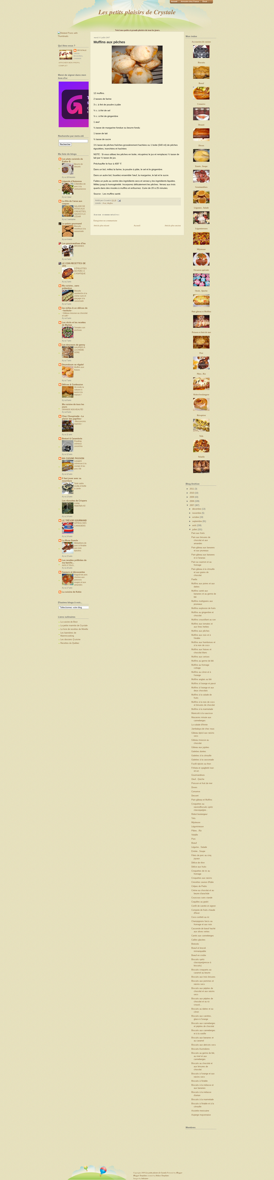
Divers (194, 787)
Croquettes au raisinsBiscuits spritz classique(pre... (202, 807)
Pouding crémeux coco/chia (78, 443)
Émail (204, 1)
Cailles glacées (198, 940)
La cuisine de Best (69, 622)
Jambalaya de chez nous (202, 729)
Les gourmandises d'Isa (73, 243)
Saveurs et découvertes (73, 572)
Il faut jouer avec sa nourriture (71, 479)
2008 (192, 501)
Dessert (195, 795)
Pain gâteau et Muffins (201, 800)
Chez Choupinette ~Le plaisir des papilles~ (73, 417)
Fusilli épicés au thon (201, 764)
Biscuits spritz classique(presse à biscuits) (201, 962)
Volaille (194, 835)
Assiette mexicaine (200, 1111)
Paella (194, 579)
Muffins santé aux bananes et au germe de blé (203, 594)
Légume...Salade (199, 847)
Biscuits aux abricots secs (203, 1045)
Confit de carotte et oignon (203, 906)
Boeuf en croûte (198, 955)
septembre (197, 521)
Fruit (104, 203)
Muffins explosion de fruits (203, 608)
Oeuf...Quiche (197, 779)
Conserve (195, 791)
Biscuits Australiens (200, 1049)
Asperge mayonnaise (201, 1115)
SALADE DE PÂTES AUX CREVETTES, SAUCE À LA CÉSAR (80, 211)
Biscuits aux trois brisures (203, 977)
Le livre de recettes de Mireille (74, 629)
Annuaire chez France (190, 1)
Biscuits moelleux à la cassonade (80, 228)
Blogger (179, 1172)
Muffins (110, 203)
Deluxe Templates (162, 1175)
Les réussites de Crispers (74, 500)
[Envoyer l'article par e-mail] (119, 200)
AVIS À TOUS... (68, 565)
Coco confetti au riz (200, 917)
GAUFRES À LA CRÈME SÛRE (79, 350)
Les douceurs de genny (73, 345)
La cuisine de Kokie (71, 592)
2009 (192, 497)
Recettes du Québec (69, 643)
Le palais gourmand (72, 223)
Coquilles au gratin (199, 902)
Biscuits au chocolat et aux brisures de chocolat (201, 1066)
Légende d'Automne (72, 181)
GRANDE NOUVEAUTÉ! (72, 409)
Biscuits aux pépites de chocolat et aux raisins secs (203, 991)
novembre (197, 513)
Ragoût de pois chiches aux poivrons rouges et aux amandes (80, 580)
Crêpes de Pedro (199, 886)
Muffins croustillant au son (203, 619)
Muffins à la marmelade (202, 709)
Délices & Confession (72, 384)
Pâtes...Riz (196, 830)
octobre (196, 517)
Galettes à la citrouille (201, 755)
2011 (192, 489)
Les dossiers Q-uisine (70, 639)
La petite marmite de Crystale (74, 625)
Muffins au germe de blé (202, 661)
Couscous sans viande (201, 897)
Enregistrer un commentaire (105, 220)
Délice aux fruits (198, 867)
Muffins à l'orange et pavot (203, 683)
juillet (195, 529)
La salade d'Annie (199, 724)
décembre (197, 509)
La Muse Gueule (70, 540)
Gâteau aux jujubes (200, 747)
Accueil (174, 1)
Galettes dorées (198, 751)
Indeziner (144, 1178)
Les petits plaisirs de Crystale (137, 11)
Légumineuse (197, 826)
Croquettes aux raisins (201, 878)
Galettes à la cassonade (202, 759)
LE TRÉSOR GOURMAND (74, 520)
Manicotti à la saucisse (202, 713)
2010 (192, 493)
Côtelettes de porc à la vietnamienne (80, 186)
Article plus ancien (173, 225)
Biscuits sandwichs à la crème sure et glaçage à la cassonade (80, 296)
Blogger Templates (140, 1175)
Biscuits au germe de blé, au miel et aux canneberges (203, 1056)
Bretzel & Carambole (72, 438)
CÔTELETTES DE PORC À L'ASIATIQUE (80, 271)
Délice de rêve (198, 862)
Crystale (82, 50)
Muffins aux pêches (109, 42)
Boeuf (194, 843)
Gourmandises (198, 775)
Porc (193, 839)
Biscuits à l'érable (199, 1081)
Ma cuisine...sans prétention (70, 287)
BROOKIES (79, 246)
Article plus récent (101, 225)
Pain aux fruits (198, 533)
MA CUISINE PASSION (73, 458)
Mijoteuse (195, 822)
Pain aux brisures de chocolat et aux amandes (200, 540)
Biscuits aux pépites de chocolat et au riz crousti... (202, 1001)
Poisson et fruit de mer (201, 783)
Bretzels (195, 944)
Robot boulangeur (199, 814)
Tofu (193, 818)
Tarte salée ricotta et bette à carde (80, 486)
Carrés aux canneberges (202, 935)
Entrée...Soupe (198, 851)
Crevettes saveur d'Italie (202, 882)
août (194, 525)
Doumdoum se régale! (73, 364)
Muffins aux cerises (200, 657)
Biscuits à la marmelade (202, 1099)
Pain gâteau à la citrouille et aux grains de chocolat (203, 572)
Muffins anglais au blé (201, 679)
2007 (192, 505)
